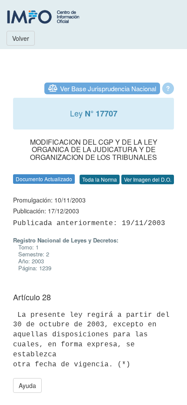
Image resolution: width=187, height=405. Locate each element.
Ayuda (27, 385)
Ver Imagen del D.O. (147, 179)
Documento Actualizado (44, 179)
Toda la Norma (99, 179)
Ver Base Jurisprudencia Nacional (108, 88)
